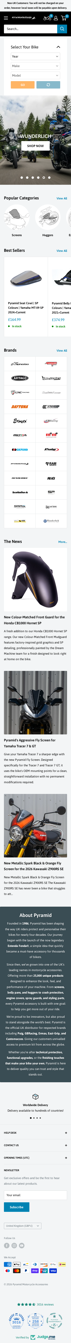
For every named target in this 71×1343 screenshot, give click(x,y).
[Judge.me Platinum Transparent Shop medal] (47, 1321)
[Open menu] (6, 18)
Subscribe (16, 1207)
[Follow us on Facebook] (6, 1245)
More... (62, 542)
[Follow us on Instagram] (14, 1245)
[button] (46, 18)
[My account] (56, 18)
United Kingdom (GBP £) (19, 1225)
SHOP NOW (35, 146)
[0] (63, 18)
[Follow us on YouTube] (21, 1245)
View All (62, 198)
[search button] (62, 29)
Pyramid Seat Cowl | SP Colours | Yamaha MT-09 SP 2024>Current (26, 307)
